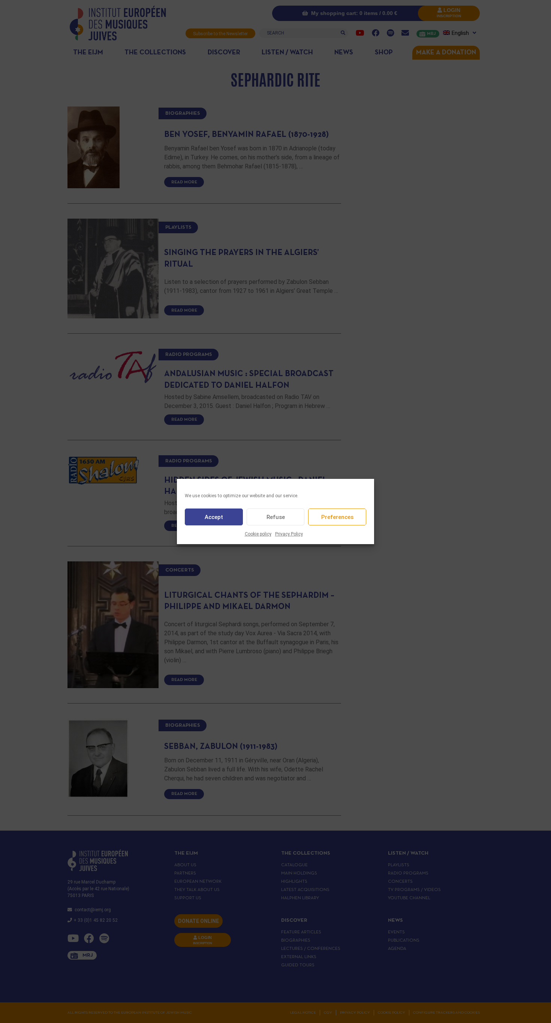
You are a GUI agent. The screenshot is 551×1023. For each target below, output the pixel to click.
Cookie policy (258, 534)
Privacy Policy (289, 534)
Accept (214, 517)
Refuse (276, 517)
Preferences (337, 517)
